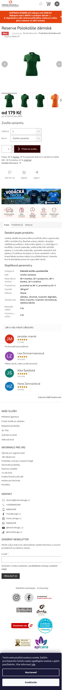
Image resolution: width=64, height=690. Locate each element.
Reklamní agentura (10, 416)
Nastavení (31, 672)
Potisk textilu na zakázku (13, 421)
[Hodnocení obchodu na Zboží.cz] (22, 625)
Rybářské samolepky (25, 588)
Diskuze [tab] (28, 224)
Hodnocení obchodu (11, 480)
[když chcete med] (41, 610)
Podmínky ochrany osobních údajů (17, 461)
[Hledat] (41, 4)
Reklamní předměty (11, 426)
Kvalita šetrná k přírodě (12, 476)
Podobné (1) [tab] (17, 224)
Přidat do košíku (29, 149)
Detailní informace (10, 163)
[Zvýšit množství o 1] (12, 147)
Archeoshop (42, 588)
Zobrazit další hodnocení (49, 397)
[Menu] (57, 4)
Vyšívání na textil (9, 435)
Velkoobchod (8, 439)
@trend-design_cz (14, 527)
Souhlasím (31, 682)
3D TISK (5, 430)
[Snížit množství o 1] (12, 151)
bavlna (16, 157)
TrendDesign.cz (13, 514)
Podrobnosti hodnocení (50, 33)
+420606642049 (13, 504)
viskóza (27, 160)
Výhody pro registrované (13, 453)
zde (33, 664)
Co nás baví (7, 472)
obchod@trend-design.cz (18, 500)
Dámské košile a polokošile (34, 271)
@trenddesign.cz (14, 532)
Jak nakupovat (8, 457)
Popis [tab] (6, 224)
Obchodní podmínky (11, 464)
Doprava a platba (9, 468)
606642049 (11, 509)
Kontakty (6, 484)
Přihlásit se (10, 576)
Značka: (12, 36)
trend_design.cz (13, 518)
